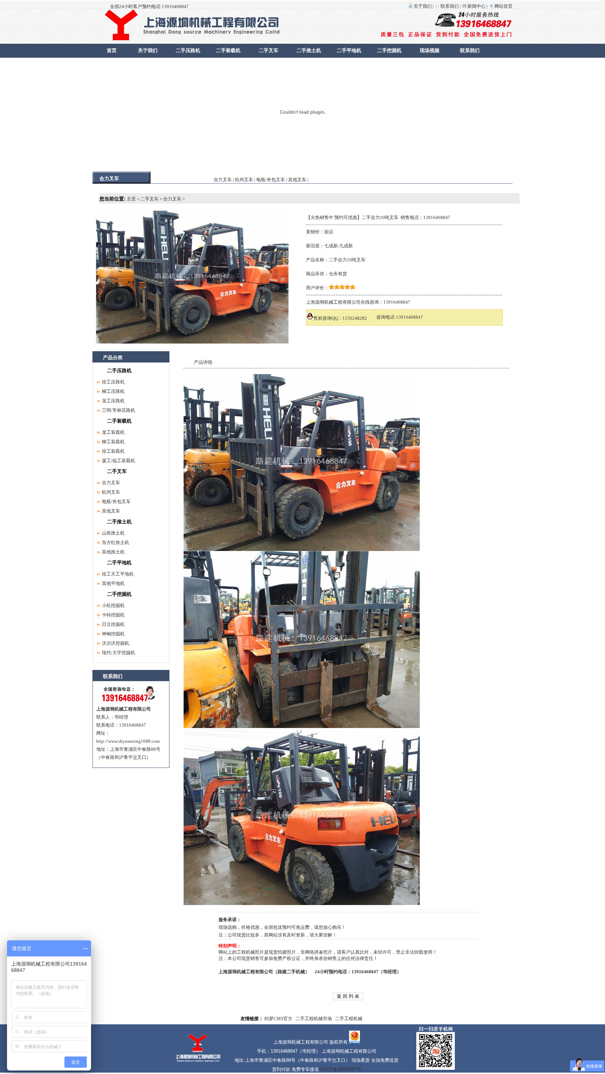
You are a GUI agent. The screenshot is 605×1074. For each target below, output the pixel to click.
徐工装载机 (113, 451)
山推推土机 (113, 533)
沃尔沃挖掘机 (115, 643)
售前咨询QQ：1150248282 (340, 318)
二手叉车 (268, 50)
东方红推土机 (115, 542)
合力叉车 (223, 179)
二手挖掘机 (389, 50)
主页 (131, 199)
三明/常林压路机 (118, 410)
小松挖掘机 (113, 605)
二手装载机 (228, 50)
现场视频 (429, 50)
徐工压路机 (113, 381)
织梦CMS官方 (278, 1018)
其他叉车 (297, 179)
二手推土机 (309, 50)
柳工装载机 (113, 441)
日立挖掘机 (113, 624)
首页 (112, 50)
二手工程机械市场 (313, 1018)
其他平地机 (113, 583)
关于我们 (422, 6)
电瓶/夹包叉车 (270, 179)
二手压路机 (188, 50)
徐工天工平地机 (118, 574)
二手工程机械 (348, 1018)
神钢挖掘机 (113, 633)
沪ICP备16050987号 (340, 1069)
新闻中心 (476, 6)
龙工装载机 (113, 432)
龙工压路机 (113, 400)
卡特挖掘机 (113, 614)
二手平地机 (349, 50)
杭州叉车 (244, 179)
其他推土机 (113, 551)
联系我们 (449, 6)
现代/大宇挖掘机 (118, 652)
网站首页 (503, 6)
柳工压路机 (113, 391)
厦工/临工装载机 (118, 460)
